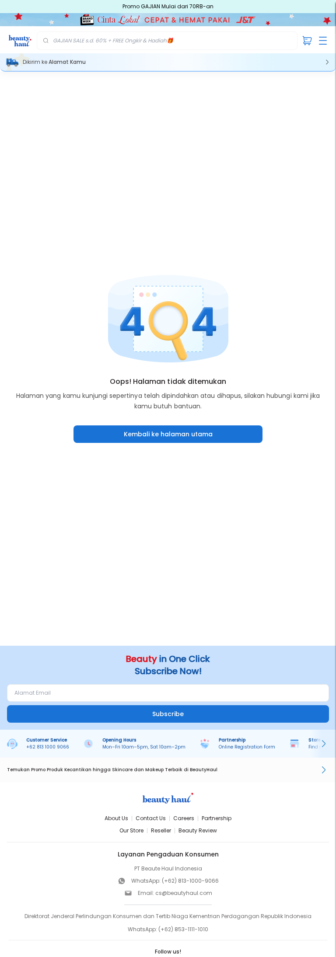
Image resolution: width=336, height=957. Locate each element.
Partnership (216, 818)
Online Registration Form (247, 747)
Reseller (161, 830)
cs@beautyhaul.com (183, 893)
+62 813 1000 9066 (47, 747)
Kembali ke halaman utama (168, 434)
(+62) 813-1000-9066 (190, 880)
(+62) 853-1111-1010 (183, 929)
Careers (183, 818)
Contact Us (151, 818)
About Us (116, 818)
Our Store (131, 830)
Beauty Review (197, 830)
